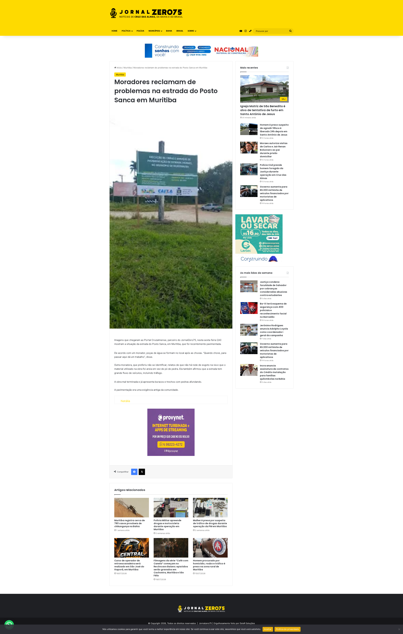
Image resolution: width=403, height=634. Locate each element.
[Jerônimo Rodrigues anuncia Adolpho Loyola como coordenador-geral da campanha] (249, 330)
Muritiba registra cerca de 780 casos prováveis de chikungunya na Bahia (129, 523)
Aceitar (267, 629)
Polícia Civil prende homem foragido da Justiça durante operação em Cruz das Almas (273, 171)
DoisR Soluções (247, 623)
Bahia (169, 31)
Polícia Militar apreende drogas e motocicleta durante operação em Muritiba (167, 525)
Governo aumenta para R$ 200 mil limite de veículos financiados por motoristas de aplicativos (274, 193)
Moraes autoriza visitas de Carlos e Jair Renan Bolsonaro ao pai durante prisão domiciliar (273, 150)
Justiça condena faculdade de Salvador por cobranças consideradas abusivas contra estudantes (273, 288)
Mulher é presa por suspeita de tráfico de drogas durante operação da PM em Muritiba (210, 523)
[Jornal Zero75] (146, 13)
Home (114, 31)
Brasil (179, 31)
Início (119, 67)
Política (126, 31)
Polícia (140, 31)
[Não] (399, 629)
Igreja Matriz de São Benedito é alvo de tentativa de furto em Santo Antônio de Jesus (262, 110)
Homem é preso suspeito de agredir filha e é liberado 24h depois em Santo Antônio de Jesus (274, 129)
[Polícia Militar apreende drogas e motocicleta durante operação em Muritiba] (171, 507)
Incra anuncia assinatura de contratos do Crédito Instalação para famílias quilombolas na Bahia (274, 372)
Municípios (154, 31)
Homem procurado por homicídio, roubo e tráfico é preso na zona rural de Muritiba (209, 565)
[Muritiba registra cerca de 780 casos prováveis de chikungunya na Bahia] (131, 507)
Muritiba (128, 67)
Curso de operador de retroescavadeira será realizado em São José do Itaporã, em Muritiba (129, 565)
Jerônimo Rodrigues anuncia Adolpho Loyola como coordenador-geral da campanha (274, 330)
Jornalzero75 (205, 623)
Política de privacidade (287, 629)
